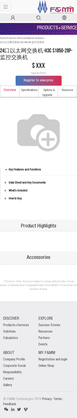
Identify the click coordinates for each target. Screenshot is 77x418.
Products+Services (16, 38)
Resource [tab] (67, 90)
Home (3, 38)
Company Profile (14, 359)
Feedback (9, 404)
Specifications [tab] (29, 90)
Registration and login (52, 359)
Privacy (47, 399)
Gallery (7, 385)
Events (42, 344)
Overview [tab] (10, 90)
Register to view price (38, 80)
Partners (44, 338)
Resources (45, 331)
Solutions (9, 331)
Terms (58, 399)
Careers (8, 378)
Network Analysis (35, 38)
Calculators (10, 338)
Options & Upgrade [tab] (48, 92)
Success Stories (49, 325)
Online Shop (46, 365)
